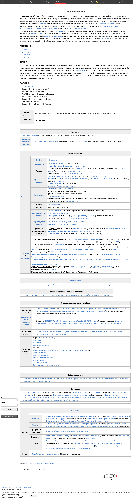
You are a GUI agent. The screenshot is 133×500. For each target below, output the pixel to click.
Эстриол (125, 259)
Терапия (35, 425)
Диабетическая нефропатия (79, 350)
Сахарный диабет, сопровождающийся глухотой (103, 323)
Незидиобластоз (78, 222)
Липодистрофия (60, 334)
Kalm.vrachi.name (8, 2)
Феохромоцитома (72, 201)
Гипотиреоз (53, 176)
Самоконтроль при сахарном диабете (104, 397)
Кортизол (75, 254)
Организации (35, 2)
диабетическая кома (46, 338)
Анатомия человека (30, 135)
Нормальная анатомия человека (25, 141)
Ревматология (101, 426)
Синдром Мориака (39, 360)
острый (59, 179)
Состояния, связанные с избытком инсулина (97, 285)
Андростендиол (61, 259)
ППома (108, 229)
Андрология (89, 421)
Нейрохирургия (124, 416)
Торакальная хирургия (66, 416)
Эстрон (110, 259)
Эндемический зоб (54, 184)
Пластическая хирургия (54, 421)
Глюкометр (74, 400)
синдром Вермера (85, 231)
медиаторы (25, 258)
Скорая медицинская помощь (111, 443)
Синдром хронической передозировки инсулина (73, 379)
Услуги (48, 2)
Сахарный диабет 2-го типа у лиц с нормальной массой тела (84, 309)
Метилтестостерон (100, 259)
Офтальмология (109, 419)
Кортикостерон (104, 254)
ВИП (117, 242)
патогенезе (57, 36)
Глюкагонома (61, 224)
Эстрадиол (117, 259)
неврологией (71, 29)
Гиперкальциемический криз (77, 218)
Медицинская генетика (82, 443)
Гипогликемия (28, 379)
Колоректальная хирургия (84, 416)
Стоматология (77, 448)
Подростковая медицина (64, 441)
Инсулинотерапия (111, 395)
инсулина (105, 39)
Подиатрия (87, 448)
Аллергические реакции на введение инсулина (53, 332)
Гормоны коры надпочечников (59, 254)
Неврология (95, 443)
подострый (67, 179)
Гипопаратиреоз (55, 211)
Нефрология (71, 426)
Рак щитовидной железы (66, 186)
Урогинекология (82, 431)
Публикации (60, 2)
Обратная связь (7, 487)
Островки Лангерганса (31, 392)
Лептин (33, 249)
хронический (95, 179)
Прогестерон (52, 264)
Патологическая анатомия (90, 436)
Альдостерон (115, 254)
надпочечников (79, 70)
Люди (22, 2)
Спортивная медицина (63, 448)
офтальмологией (25, 29)
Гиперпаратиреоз (53, 216)
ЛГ (52, 252)
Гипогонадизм (54, 205)
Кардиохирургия (52, 416)
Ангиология (83, 141)
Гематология (113, 424)
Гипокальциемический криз (57, 213)
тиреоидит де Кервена (80, 179)
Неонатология (89, 446)
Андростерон (50, 259)
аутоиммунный (106, 179)
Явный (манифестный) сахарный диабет (97, 295)
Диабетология (75, 280)
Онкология (80, 426)
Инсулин (34, 242)
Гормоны (25, 253)
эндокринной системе (106, 24)
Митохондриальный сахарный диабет (58, 323)
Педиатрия (79, 446)
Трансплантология (70, 421)
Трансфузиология (91, 438)
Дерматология (119, 441)
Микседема (62, 176)
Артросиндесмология (51, 141)
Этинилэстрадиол (37, 262)
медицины (42, 24)
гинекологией (81, 29)
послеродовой (58, 181)
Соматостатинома (118, 229)
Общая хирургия (112, 416)
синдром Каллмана (54, 166)
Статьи (24, 6)
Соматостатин (59, 244)
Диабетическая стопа (41, 355)
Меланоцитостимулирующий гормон (86, 239)
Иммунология (59, 424)
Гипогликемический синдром (44, 379)
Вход (118, 2)
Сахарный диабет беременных (59, 311)
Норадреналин (106, 267)
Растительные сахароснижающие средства (74, 397)
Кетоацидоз (37, 340)
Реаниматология (91, 441)
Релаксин (115, 249)
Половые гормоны (38, 259)
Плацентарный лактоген (91, 249)
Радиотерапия (121, 446)
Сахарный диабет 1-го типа (45, 309)
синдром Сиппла (53, 234)
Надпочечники (38, 195)
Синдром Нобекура (40, 363)
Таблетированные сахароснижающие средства (40, 397)
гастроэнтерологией (40, 29)
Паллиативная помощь (66, 446)
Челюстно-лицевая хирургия (56, 419)
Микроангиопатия (39, 350)
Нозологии (25, 197)
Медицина (75, 410)
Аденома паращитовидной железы (82, 216)
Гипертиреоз (71, 176)
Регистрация (126, 2)
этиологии (48, 36)
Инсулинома (71, 224)
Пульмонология (90, 426)
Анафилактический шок (79, 332)
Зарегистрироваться (9, 416)
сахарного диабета (37, 34)
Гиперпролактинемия (73, 171)
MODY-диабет (54, 321)
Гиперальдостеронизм (55, 196)
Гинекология (50, 431)
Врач (34, 454)
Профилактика (100, 446)
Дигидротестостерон (84, 259)
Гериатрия (122, 424)
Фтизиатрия (111, 426)
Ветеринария (40, 454)
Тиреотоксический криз (97, 176)
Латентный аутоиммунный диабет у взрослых (88, 311)
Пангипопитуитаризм (57, 163)
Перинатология (60, 431)
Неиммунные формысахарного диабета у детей (26, 322)
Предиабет (53, 222)
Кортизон (82, 254)
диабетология (61, 31)
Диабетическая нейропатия (43, 358)
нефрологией (53, 29)
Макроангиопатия (39, 353)
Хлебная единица (84, 395)
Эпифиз (39, 160)
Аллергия (49, 424)
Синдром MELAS (79, 323)
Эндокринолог (27, 86)
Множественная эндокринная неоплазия (62, 231)
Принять (33, 496)
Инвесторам (18, 487)
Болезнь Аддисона (68, 189)
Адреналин (96, 267)
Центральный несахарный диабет (75, 166)
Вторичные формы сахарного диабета (56, 400)
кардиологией (104, 26)
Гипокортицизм (55, 189)
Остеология (39, 141)
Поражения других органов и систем (46, 365)
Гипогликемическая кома (98, 332)
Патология (76, 436)
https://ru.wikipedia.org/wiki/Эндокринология (40, 463)
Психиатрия (111, 446)
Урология (80, 421)
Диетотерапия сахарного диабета (65, 395)
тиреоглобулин (58, 252)
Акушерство (71, 431)
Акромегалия (79, 169)
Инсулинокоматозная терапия (39, 381)
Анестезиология (79, 441)
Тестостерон (72, 259)
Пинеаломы (53, 160)
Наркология (50, 441)
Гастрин (80, 242)
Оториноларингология (94, 419)
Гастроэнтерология (90, 424)
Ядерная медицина (64, 436)
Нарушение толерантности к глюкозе (67, 285)
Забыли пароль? (13, 412)
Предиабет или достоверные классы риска (39, 295)
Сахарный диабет (64, 222)
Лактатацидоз (38, 343)
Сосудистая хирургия (102, 421)
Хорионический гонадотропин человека (67, 249)
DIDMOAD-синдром (91, 321)
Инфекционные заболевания (56, 426)
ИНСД (47, 321)
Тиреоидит (51, 179)
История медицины (53, 454)
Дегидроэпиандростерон (40, 257)
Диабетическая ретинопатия (57, 350)
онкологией (114, 26)
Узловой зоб (51, 186)
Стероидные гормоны (39, 254)
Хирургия (35, 419)
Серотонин (54, 270)
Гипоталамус (39, 165)
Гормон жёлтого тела (39, 264)
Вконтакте (27, 487)
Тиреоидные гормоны (78, 267)
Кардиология (78, 424)
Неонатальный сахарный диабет (72, 321)
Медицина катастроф (106, 441)
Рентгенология (51, 436)
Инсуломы (51, 224)
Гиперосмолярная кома (41, 345)
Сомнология (50, 448)
